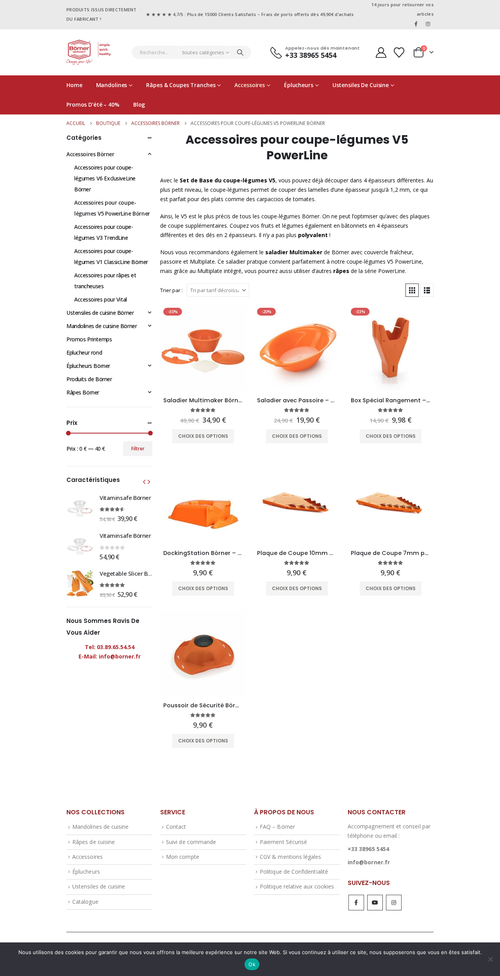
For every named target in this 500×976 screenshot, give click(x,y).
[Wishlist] (399, 52)
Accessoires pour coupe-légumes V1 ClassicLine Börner (111, 256)
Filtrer (138, 448)
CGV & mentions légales (290, 856)
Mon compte (182, 856)
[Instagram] (428, 24)
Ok (251, 964)
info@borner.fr (369, 862)
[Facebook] (416, 24)
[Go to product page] (203, 500)
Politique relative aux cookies (297, 886)
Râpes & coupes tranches (180, 85)
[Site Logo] (88, 52)
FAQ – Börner (277, 826)
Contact (176, 826)
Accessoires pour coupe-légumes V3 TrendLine (103, 232)
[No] (490, 959)
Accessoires (249, 85)
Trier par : (171, 290)
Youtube (375, 902)
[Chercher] (240, 52)
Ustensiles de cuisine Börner (100, 312)
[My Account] (381, 52)
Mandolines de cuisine (100, 826)
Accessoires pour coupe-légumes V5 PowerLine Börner (112, 208)
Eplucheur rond (84, 352)
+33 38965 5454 (368, 849)
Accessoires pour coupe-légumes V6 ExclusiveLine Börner (105, 178)
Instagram (394, 902)
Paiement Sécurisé (283, 842)
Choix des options (203, 436)
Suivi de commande (191, 842)
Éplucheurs (298, 85)
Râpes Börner (82, 392)
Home (74, 85)
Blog (139, 104)
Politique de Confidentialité (294, 871)
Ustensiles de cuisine (360, 85)
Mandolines (111, 85)
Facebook (356, 902)
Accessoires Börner (90, 154)
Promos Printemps (89, 339)
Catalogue (85, 901)
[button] (412, 290)
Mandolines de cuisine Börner (101, 326)
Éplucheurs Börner (88, 365)
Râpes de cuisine (93, 842)
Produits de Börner (89, 379)
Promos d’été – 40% (93, 104)
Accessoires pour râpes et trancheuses (105, 280)
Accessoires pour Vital (100, 299)
